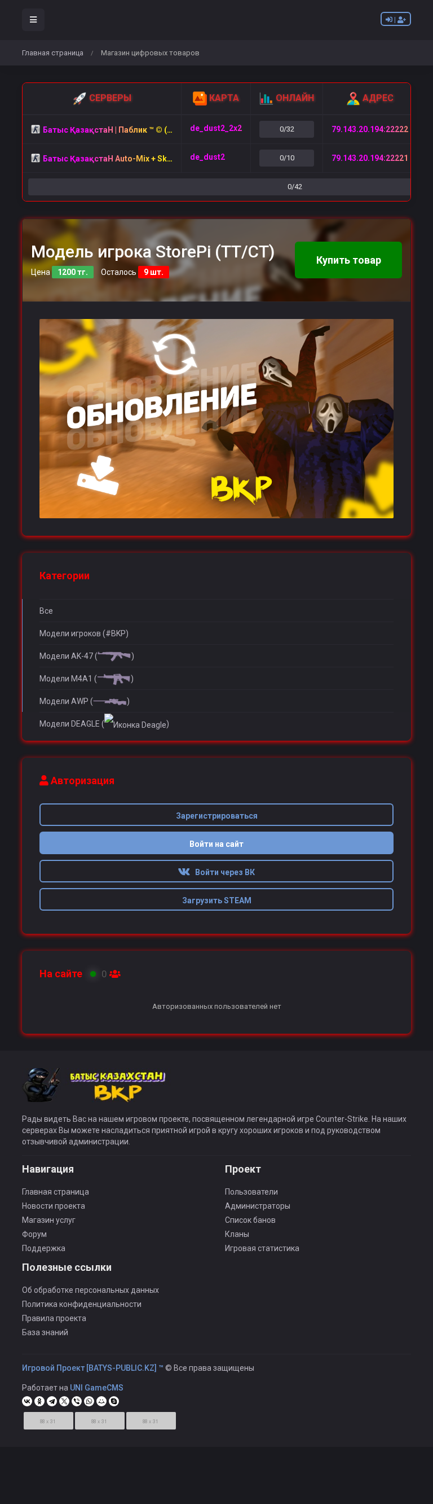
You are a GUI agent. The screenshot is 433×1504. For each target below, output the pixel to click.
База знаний (45, 1332)
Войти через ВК (222, 872)
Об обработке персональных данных (90, 1290)
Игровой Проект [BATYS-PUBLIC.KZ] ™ (93, 1367)
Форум (34, 1234)
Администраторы (257, 1205)
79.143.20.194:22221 (370, 158)
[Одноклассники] (39, 1401)
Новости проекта (53, 1205)
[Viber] (77, 1401)
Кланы (237, 1234)
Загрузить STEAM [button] (216, 900)
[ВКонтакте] (27, 1401)
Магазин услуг (49, 1220)
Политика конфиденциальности (82, 1304)
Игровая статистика (262, 1248)
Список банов (250, 1220)
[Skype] (114, 1401)
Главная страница (52, 53)
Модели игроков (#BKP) (84, 633)
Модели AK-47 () (86, 656)
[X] (64, 1401)
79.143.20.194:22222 (370, 129)
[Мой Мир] (101, 1401)
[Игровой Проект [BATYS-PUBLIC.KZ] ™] (100, 1090)
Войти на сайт (216, 844)
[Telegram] (52, 1401)
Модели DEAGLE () (104, 723)
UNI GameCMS (96, 1387)
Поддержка (43, 1248)
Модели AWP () (84, 701)
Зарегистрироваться (217, 815)
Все (46, 610)
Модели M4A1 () (86, 678)
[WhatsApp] (89, 1401)
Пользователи (251, 1191)
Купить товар (348, 260)
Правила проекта (54, 1318)
